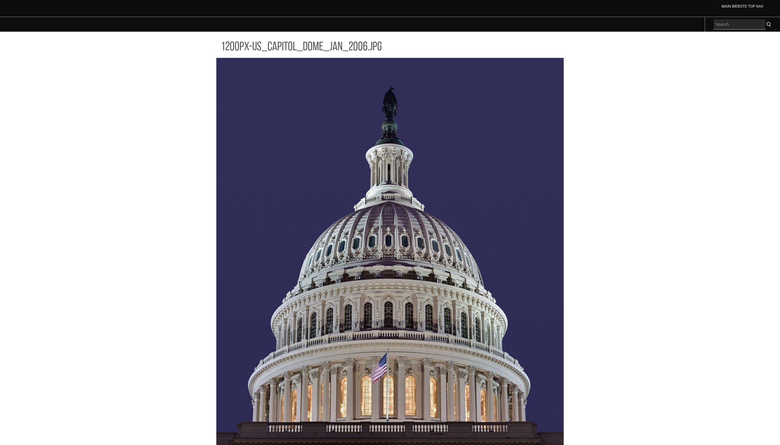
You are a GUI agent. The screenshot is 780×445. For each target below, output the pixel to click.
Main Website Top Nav (742, 6)
